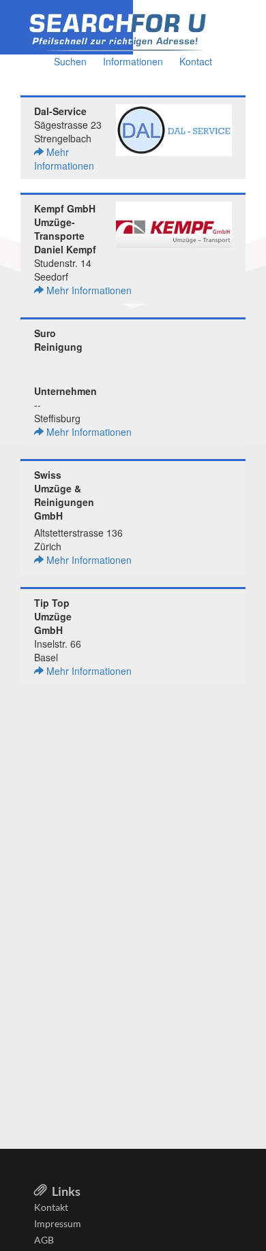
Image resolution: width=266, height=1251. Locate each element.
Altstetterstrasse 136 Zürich (83, 517)
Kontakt (51, 1207)
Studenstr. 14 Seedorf (83, 249)
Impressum (57, 1223)
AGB (44, 1240)
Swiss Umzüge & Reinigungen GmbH (64, 495)
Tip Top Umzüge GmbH (53, 616)
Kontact (195, 61)
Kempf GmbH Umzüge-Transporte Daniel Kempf (65, 229)
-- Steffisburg (83, 382)
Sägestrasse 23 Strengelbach (68, 138)
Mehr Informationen (64, 158)
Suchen (70, 61)
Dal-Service (60, 111)
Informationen (133, 61)
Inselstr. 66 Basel (83, 637)
